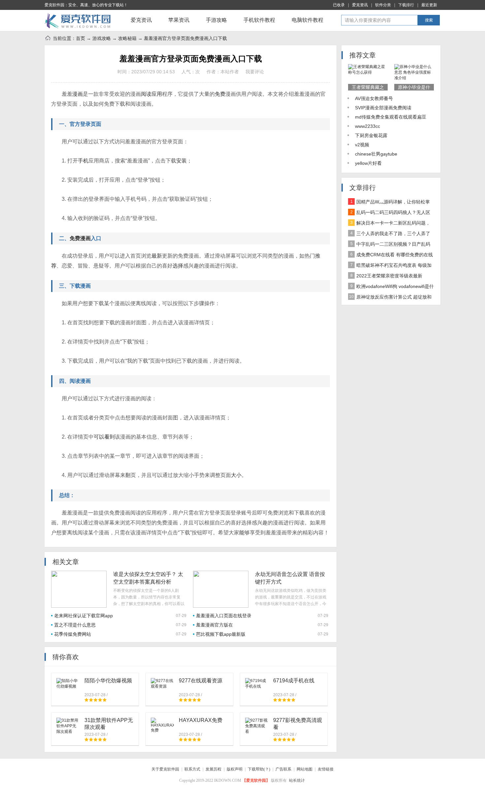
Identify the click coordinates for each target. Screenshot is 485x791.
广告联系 (283, 769)
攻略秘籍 (127, 38)
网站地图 (304, 769)
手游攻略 (216, 20)
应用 (156, 94)
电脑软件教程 (307, 20)
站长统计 (297, 780)
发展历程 (213, 769)
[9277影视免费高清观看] (256, 726)
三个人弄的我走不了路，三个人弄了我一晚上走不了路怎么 (389, 235)
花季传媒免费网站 (72, 634)
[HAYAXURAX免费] (162, 725)
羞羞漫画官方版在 (214, 625)
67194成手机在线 (293, 680)
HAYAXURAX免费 (200, 720)
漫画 (77, 94)
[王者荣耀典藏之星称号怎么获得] (368, 69)
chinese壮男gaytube (376, 154)
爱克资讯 (360, 5)
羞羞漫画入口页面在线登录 (223, 615)
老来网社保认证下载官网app (83, 615)
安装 (181, 160)
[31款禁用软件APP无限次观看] (68, 726)
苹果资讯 (178, 20)
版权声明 (234, 769)
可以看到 (104, 437)
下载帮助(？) (259, 769)
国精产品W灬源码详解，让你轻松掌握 (389, 203)
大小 (236, 475)
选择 (178, 266)
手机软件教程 (259, 20)
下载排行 (406, 5)
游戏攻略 (101, 38)
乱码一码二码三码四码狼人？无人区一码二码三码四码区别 (389, 214)
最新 (156, 256)
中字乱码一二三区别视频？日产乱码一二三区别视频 (389, 245)
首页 (80, 38)
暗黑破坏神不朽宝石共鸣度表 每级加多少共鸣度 (390, 266)
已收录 (339, 5)
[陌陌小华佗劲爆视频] (68, 683)
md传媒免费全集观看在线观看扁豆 (390, 117)
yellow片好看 (368, 163)
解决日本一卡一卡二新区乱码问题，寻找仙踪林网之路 (389, 224)
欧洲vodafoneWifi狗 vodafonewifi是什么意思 (391, 288)
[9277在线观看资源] (162, 683)
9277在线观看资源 (200, 680)
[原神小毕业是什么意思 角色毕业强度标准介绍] (414, 72)
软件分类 (383, 5)
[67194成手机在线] (256, 683)
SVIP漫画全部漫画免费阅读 (383, 107)
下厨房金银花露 (371, 135)
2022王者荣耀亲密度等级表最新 (386, 275)
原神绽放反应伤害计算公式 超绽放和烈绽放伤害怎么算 (390, 298)
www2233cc (367, 126)
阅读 (146, 94)
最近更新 (429, 5)
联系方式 (192, 769)
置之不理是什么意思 (75, 625)
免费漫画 (80, 238)
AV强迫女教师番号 (374, 98)
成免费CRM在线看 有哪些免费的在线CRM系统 (390, 256)
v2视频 (362, 144)
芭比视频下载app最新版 (220, 634)
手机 (83, 160)
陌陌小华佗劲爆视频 (108, 680)
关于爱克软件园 (165, 769)
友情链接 (326, 769)
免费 (220, 94)
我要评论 (254, 71)
